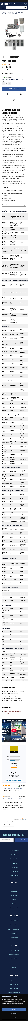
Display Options (10, 821)
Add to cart (14, 88)
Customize (14, 1013)
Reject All (14, 1017)
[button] (24, 4)
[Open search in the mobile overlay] (16, 7)
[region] (14, 1007)
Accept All (14, 1009)
